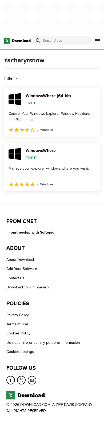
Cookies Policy (18, 333)
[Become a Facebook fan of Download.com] (10, 380)
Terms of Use (17, 324)
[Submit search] (38, 40)
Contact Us (15, 278)
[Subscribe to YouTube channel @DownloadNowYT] (32, 380)
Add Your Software (21, 269)
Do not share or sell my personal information (43, 342)
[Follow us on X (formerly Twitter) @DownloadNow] (21, 380)
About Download (20, 259)
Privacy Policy (17, 315)
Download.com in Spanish (27, 287)
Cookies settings (20, 351)
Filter (9, 78)
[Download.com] (17, 41)
